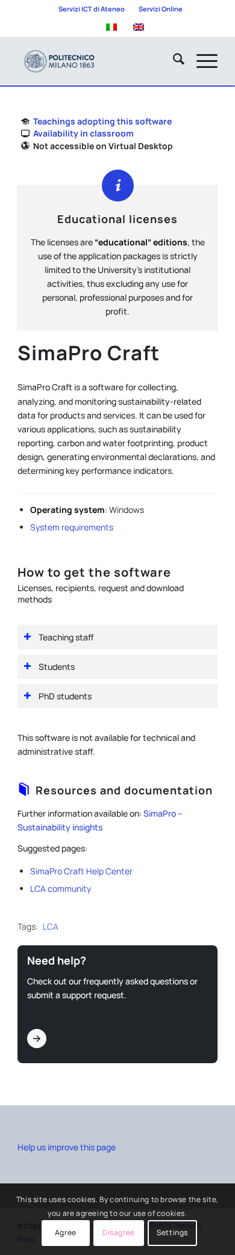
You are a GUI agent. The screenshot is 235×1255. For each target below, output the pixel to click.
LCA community (60, 888)
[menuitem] (91, 9)
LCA (50, 926)
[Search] (172, 61)
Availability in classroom (83, 133)
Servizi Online (161, 8)
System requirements (71, 527)
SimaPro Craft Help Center (81, 871)
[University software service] (97, 61)
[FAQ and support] (36, 1038)
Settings (172, 1232)
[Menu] (201, 61)
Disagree (118, 1232)
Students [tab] (57, 666)
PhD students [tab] (65, 696)
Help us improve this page (66, 1147)
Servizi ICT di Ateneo (91, 8)
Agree (66, 1232)
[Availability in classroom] (25, 133)
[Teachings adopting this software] (25, 121)
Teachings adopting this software (102, 121)
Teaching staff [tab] (66, 637)
